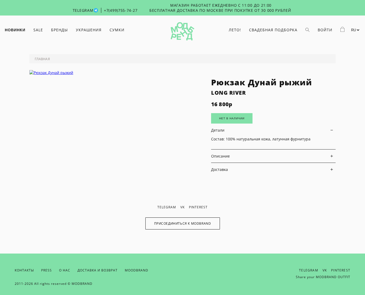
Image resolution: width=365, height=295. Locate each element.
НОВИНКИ (15, 30)
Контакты (24, 270)
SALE (38, 29)
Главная (42, 59)
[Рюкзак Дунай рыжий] (51, 72)
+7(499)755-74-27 (120, 10)
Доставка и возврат (97, 270)
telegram (166, 207)
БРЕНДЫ (59, 29)
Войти (325, 29)
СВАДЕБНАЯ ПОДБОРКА (273, 29)
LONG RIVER (228, 92)
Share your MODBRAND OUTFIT (323, 277)
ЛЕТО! (235, 29)
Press (46, 270)
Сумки (117, 29)
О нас (64, 270)
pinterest (198, 207)
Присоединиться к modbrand (182, 223)
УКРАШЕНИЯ (89, 29)
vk (182, 207)
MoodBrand (136, 270)
